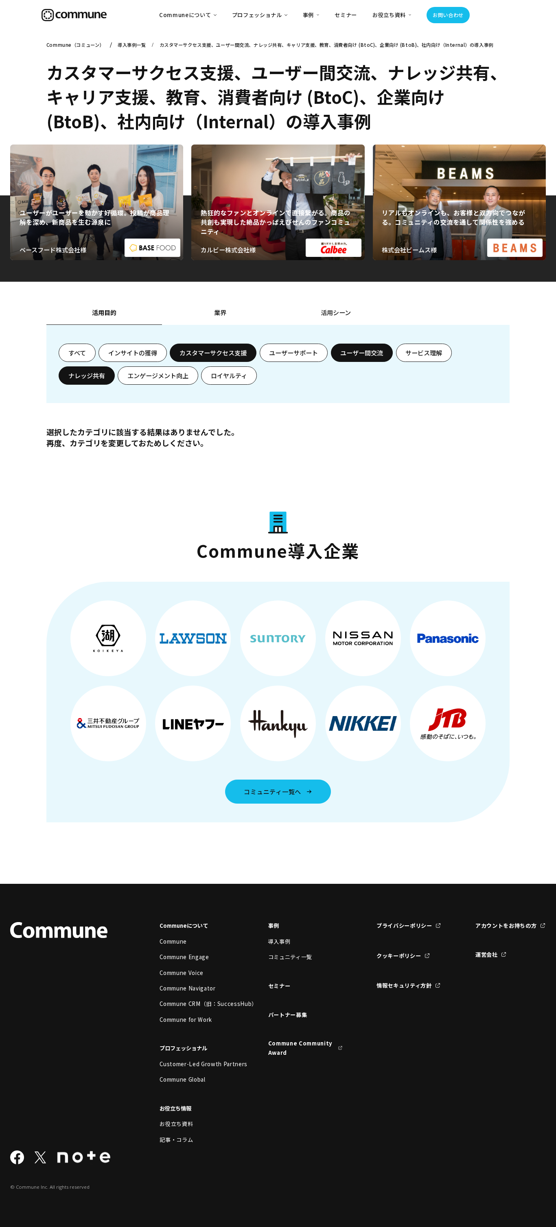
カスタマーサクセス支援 (213, 352)
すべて (77, 352)
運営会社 (486, 954)
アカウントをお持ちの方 (505, 925)
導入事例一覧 (132, 45)
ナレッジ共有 (86, 375)
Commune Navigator (187, 988)
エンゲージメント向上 (157, 375)
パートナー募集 (287, 1015)
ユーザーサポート (293, 352)
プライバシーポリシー (404, 925)
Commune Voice (182, 973)
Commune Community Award (300, 1047)
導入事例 (279, 941)
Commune (173, 941)
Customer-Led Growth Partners (197, 1064)
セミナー (346, 15)
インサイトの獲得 (132, 352)
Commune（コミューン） (75, 45)
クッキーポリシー (399, 956)
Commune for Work (186, 1019)
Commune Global (182, 1079)
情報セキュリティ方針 (404, 985)
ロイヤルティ (229, 375)
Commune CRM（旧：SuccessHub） (197, 1004)
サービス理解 (423, 352)
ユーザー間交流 (361, 352)
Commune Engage (184, 957)
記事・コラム (176, 1140)
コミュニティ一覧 (290, 957)
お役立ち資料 (176, 1124)
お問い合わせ (448, 15)
